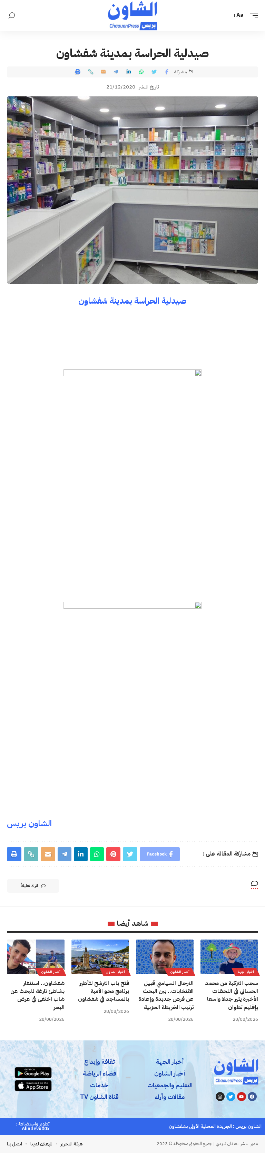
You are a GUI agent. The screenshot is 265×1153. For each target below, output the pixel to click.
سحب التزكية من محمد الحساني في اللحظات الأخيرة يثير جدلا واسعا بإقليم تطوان (231, 995)
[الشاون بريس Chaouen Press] (132, 15)
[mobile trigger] (252, 15)
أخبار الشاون (179, 971)
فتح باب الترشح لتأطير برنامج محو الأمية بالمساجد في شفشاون (103, 991)
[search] (12, 15)
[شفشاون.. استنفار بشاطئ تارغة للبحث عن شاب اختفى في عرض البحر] (36, 957)
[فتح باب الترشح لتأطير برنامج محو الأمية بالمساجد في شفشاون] (100, 957)
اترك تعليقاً (29, 886)
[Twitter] (230, 1096)
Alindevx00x (36, 1128)
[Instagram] (220, 1096)
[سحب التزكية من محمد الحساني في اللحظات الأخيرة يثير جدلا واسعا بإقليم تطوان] (229, 957)
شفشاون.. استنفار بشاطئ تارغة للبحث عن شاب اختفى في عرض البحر (37, 995)
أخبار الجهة (245, 971)
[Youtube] (241, 1096)
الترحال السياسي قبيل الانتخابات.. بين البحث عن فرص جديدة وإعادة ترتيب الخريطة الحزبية (166, 995)
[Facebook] (252, 1096)
